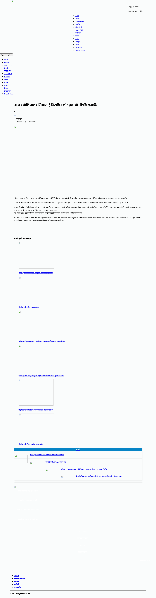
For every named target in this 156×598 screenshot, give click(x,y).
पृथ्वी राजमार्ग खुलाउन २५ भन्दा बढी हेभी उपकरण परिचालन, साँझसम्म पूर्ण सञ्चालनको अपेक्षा (42, 341)
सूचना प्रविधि (79, 30)
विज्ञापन (16, 581)
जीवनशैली (78, 27)
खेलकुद (77, 41)
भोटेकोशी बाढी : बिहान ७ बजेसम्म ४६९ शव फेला (31, 444)
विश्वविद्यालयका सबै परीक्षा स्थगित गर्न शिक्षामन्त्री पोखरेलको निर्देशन (36, 410)
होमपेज (16, 575)
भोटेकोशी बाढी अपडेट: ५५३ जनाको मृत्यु (29, 307)
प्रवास (77, 38)
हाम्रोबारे (16, 584)
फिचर (77, 44)
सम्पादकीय (17, 587)
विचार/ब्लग (78, 47)
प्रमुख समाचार (79, 21)
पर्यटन (77, 36)
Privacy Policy (19, 578)
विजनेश (77, 24)
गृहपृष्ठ (77, 15)
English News (80, 50)
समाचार (77, 18)
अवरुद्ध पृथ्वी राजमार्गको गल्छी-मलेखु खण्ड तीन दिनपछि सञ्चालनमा (36, 273)
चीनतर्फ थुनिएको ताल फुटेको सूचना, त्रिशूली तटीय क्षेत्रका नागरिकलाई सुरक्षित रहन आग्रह (41, 376)
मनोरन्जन (78, 33)
